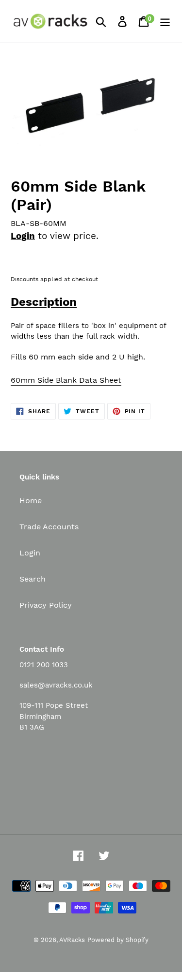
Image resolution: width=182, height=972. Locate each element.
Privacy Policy (45, 605)
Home (30, 500)
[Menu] (165, 21)
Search (32, 578)
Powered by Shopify (118, 939)
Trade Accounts (49, 526)
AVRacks (72, 939)
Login (23, 236)
